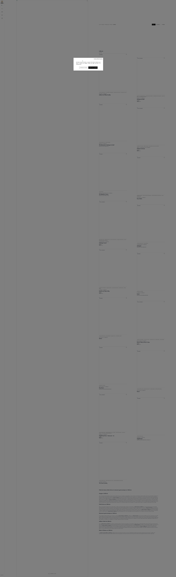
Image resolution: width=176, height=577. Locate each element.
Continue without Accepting (98, 58)
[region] (88, 64)
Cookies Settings (83, 67)
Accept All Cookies (93, 67)
